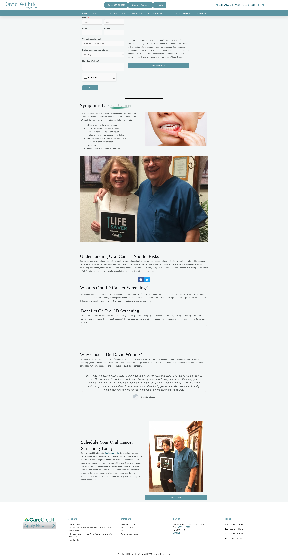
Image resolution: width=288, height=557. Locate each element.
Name (85, 17)
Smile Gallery (136, 13)
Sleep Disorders (74, 540)
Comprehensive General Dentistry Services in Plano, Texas (89, 527)
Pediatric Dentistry (75, 531)
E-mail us (176, 533)
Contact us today (112, 453)
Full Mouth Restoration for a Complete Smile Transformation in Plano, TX (90, 535)
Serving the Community (178, 13)
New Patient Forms (128, 524)
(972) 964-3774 (184, 527)
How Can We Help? (91, 61)
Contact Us (201, 13)
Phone (107, 28)
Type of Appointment (91, 39)
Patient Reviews (155, 13)
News (123, 531)
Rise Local (166, 554)
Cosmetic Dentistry (75, 524)
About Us (97, 13)
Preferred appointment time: (95, 50)
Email (85, 28)
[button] (82, 199)
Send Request (90, 88)
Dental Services (116, 13)
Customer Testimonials (129, 534)
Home (84, 13)
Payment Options (127, 527)
